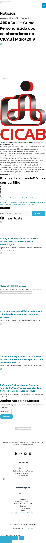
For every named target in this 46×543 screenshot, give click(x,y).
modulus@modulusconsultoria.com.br (23, 513)
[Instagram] (30, 453)
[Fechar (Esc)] (3, 538)
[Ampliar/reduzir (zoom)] (21, 538)
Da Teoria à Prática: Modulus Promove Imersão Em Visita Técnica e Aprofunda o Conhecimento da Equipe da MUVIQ (20, 388)
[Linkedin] (25, 453)
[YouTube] (20, 453)
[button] (23, 186)
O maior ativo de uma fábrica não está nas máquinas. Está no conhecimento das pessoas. (21, 314)
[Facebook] (16, 453)
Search (2, 213)
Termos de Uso (23, 475)
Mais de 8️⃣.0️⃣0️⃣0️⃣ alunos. (13, 286)
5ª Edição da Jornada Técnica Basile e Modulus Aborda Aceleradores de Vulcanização (19, 241)
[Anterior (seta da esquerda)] (3, 541)
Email (2, 412)
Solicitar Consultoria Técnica (23, 471)
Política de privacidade (23, 473)
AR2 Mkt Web (28, 528)
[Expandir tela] (15, 538)
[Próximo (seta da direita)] (9, 541)
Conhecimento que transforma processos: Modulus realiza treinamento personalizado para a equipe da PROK (22, 359)
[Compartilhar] (9, 538)
